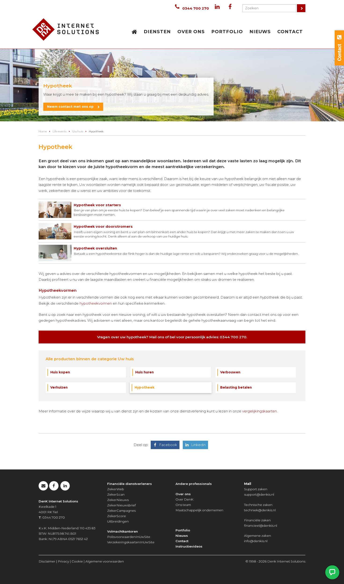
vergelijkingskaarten (259, 411)
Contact (182, 541)
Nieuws (182, 535)
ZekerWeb (115, 489)
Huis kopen (60, 372)
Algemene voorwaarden (104, 561)
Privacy (63, 561)
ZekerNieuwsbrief (121, 505)
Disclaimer (47, 561)
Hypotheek (145, 387)
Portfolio (183, 530)
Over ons (183, 494)
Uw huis (77, 131)
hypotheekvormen (96, 303)
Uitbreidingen (118, 521)
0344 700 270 (195, 8)
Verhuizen (59, 387)
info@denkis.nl (255, 541)
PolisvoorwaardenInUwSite (128, 537)
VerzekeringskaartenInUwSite (130, 542)
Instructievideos (189, 546)
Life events (59, 131)
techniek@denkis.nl (260, 510)
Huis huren (144, 372)
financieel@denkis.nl (260, 525)
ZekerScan (115, 494)
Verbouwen (230, 372)
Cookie (77, 561)
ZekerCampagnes (121, 510)
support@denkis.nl (259, 494)
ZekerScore (116, 516)
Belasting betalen (236, 387)
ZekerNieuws (118, 500)
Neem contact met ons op (70, 106)
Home (43, 131)
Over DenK (184, 499)
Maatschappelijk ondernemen (199, 510)
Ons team (183, 505)
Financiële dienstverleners (129, 484)
